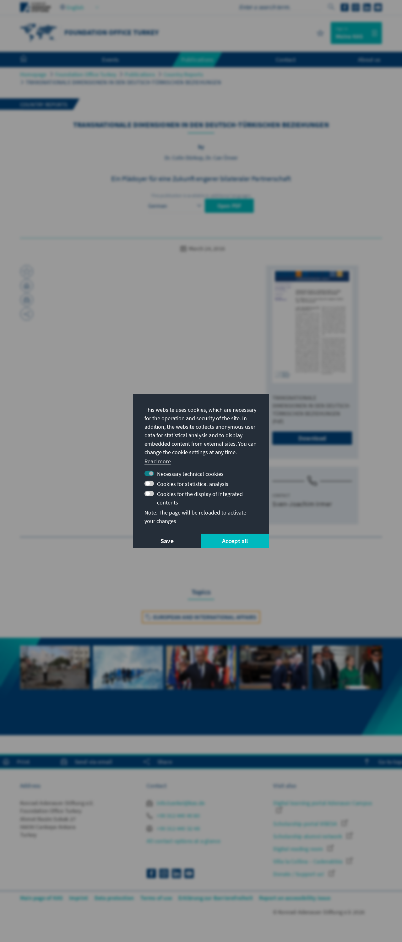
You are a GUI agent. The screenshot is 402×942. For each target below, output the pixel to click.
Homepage (33, 74)
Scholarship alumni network (308, 836)
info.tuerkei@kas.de (180, 803)
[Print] (26, 285)
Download (312, 438)
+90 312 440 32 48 (177, 828)
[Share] (26, 314)
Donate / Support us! (299, 874)
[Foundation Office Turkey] (39, 32)
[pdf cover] (312, 326)
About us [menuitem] (369, 59)
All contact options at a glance (183, 841)
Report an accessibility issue (294, 897)
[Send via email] (26, 300)
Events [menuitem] (110, 59)
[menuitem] (30, 59)
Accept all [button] (235, 541)
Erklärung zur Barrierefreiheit (215, 897)
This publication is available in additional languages (201, 195)
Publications (140, 74)
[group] (55, 686)
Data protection (114, 897)
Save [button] (167, 541)
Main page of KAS (41, 897)
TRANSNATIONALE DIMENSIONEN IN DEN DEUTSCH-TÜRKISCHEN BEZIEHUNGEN (123, 82)
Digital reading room (298, 848)
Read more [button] (157, 461)
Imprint (78, 897)
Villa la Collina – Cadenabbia (308, 861)
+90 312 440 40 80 (177, 815)
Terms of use (156, 897)
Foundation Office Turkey (86, 74)
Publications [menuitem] (197, 59)
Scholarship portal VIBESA (305, 823)
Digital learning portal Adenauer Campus (322, 803)
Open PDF (229, 205)
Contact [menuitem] (286, 59)
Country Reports (183, 74)
